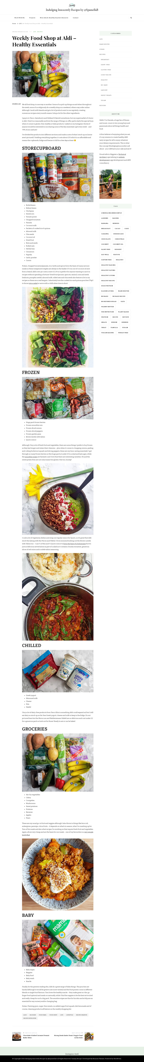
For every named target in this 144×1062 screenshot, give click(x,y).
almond (104, 218)
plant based (123, 312)
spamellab (16, 104)
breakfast (105, 228)
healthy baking (108, 265)
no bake (104, 296)
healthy (119, 260)
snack (104, 322)
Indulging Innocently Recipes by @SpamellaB (72, 10)
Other (101, 49)
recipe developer (30, 1018)
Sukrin (114, 322)
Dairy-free (105, 64)
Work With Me (19, 18)
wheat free (123, 333)
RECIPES (40, 31)
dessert (118, 249)
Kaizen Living (107, 291)
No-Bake (104, 85)
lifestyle (69, 1015)
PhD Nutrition (107, 312)
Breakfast (105, 59)
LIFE (34, 31)
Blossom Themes (98, 1059)
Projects (32, 18)
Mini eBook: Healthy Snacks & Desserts (54, 18)
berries (116, 223)
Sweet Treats (106, 95)
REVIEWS (102, 105)
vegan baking (107, 333)
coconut (105, 244)
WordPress (117, 1059)
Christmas (119, 239)
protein (104, 317)
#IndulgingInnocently (111, 213)
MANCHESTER (104, 44)
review (125, 317)
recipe (115, 317)
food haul (42, 1015)
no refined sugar (108, 301)
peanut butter (107, 306)
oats (123, 301)
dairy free (105, 249)
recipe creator (81, 1015)
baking (115, 218)
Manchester (123, 291)
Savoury (104, 90)
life (61, 1015)
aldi (25, 1015)
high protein (107, 286)
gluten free (106, 260)
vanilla (114, 327)
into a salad (33, 283)
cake (127, 228)
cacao (117, 228)
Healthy (104, 80)
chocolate (106, 239)
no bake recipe (119, 296)
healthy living (108, 275)
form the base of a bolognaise (74, 544)
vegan (125, 327)
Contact (75, 18)
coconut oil (118, 244)
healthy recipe (108, 280)
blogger (33, 1015)
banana (104, 223)
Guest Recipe (106, 75)
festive (116, 254)
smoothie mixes (31, 457)
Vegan (103, 100)
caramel (105, 234)
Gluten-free (106, 70)
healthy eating (108, 270)
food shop (53, 1015)
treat (103, 327)
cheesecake (118, 234)
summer (125, 322)
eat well (105, 254)
